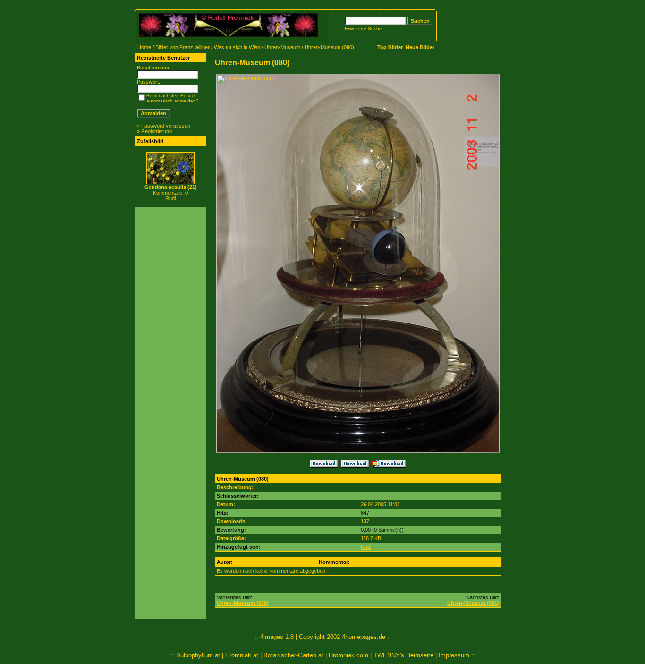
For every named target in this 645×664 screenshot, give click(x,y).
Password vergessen (165, 125)
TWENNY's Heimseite (403, 655)
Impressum (454, 655)
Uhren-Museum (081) (473, 603)
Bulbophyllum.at (198, 655)
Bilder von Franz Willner (182, 47)
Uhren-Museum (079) (243, 603)
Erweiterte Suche (363, 28)
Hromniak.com (348, 655)
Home (144, 47)
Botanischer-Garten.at (293, 655)
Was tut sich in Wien (237, 47)
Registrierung (156, 131)
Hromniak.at (241, 655)
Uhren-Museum (282, 47)
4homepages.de (363, 636)
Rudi (366, 547)
